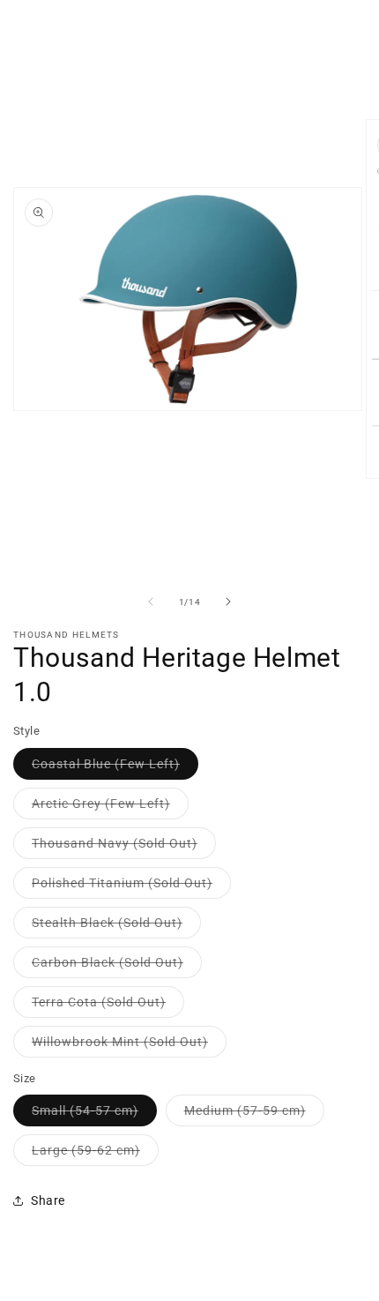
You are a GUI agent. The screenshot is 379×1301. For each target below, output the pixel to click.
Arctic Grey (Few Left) (110, 807)
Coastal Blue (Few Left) (115, 768)
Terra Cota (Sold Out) (108, 1006)
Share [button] (48, 1200)
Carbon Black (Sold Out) (117, 966)
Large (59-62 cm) (95, 1154)
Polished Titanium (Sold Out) (131, 887)
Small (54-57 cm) (94, 1114)
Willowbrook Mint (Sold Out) (129, 1046)
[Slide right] (228, 601)
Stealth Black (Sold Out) (116, 926)
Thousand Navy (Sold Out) (124, 847)
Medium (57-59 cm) (254, 1114)
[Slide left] (150, 601)
